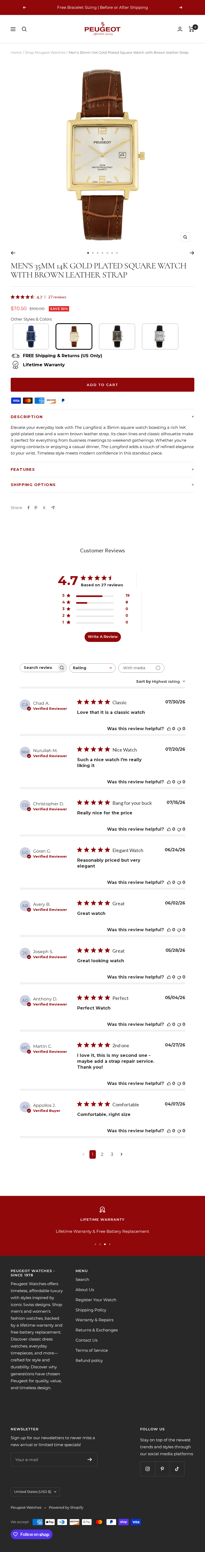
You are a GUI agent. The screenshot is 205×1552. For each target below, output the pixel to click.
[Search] (24, 29)
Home (16, 52)
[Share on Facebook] (28, 508)
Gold (73, 336)
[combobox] (92, 668)
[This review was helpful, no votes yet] (169, 728)
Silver (160, 336)
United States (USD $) (32, 1491)
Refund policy (89, 1360)
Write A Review (103, 636)
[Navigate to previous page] (83, 1154)
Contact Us (86, 1340)
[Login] (180, 29)
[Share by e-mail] (53, 507)
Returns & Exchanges (97, 1330)
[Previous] (13, 253)
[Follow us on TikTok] (176, 1468)
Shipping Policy (91, 1309)
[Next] (192, 253)
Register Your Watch (96, 1299)
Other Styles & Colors (31, 319)
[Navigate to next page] (121, 1154)
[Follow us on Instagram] (147, 1468)
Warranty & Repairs (94, 1319)
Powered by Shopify (66, 1507)
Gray (117, 336)
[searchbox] (38, 668)
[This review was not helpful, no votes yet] (179, 728)
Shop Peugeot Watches (45, 52)
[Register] (90, 1459)
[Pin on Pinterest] (35, 508)
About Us (85, 1289)
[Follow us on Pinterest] (162, 1468)
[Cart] (191, 29)
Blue (31, 336)
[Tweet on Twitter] (44, 508)
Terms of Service (92, 1350)
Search (82, 1279)
